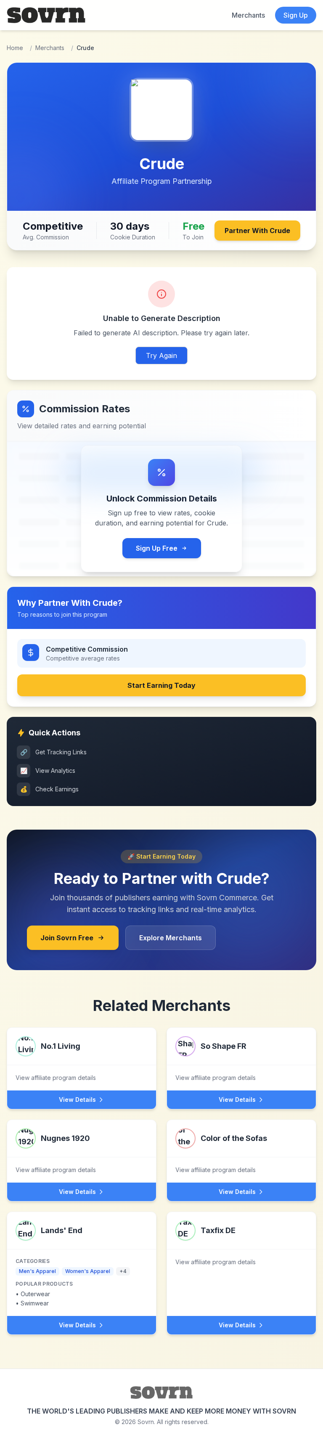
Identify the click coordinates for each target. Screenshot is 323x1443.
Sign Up (295, 15)
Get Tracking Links (53, 752)
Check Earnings (49, 789)
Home (15, 47)
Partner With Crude (257, 230)
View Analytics (48, 770)
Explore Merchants (170, 938)
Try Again (161, 355)
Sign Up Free (156, 548)
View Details (77, 1099)
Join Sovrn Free (66, 938)
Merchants (248, 15)
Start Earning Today (161, 685)
